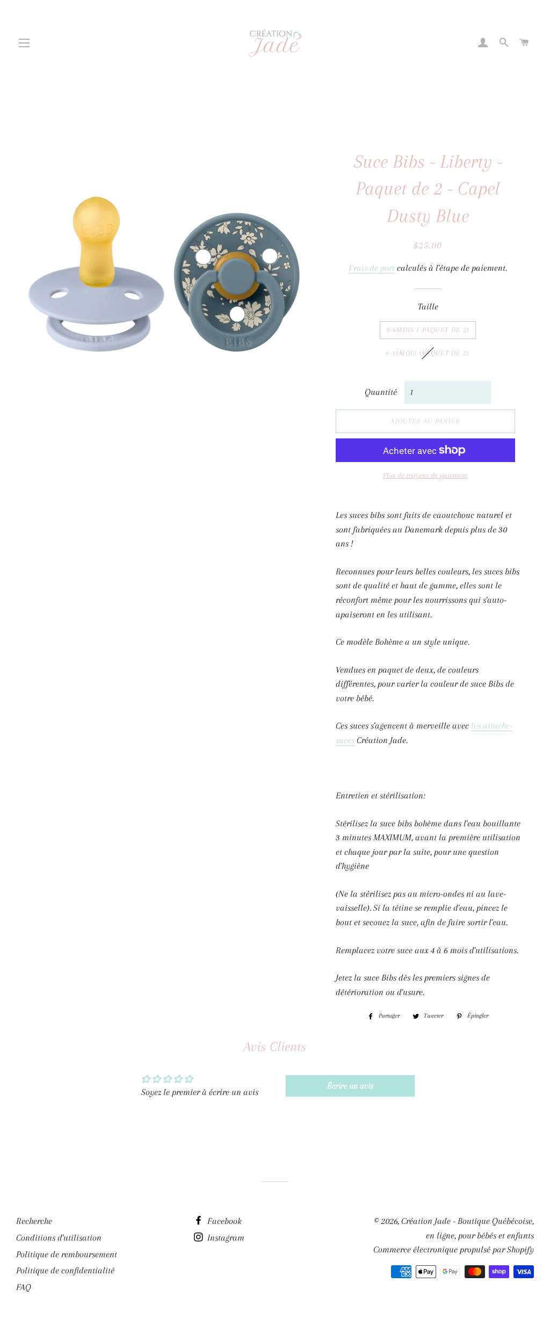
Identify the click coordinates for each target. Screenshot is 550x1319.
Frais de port (372, 268)
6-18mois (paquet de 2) (428, 353)
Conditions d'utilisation (59, 1237)
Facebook (223, 1221)
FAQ (23, 1287)
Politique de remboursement (66, 1254)
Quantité (381, 392)
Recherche (34, 1221)
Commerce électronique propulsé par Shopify (453, 1249)
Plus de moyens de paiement (425, 475)
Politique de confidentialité (65, 1270)
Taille (428, 306)
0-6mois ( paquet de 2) (428, 330)
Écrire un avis (350, 1086)
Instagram (224, 1237)
